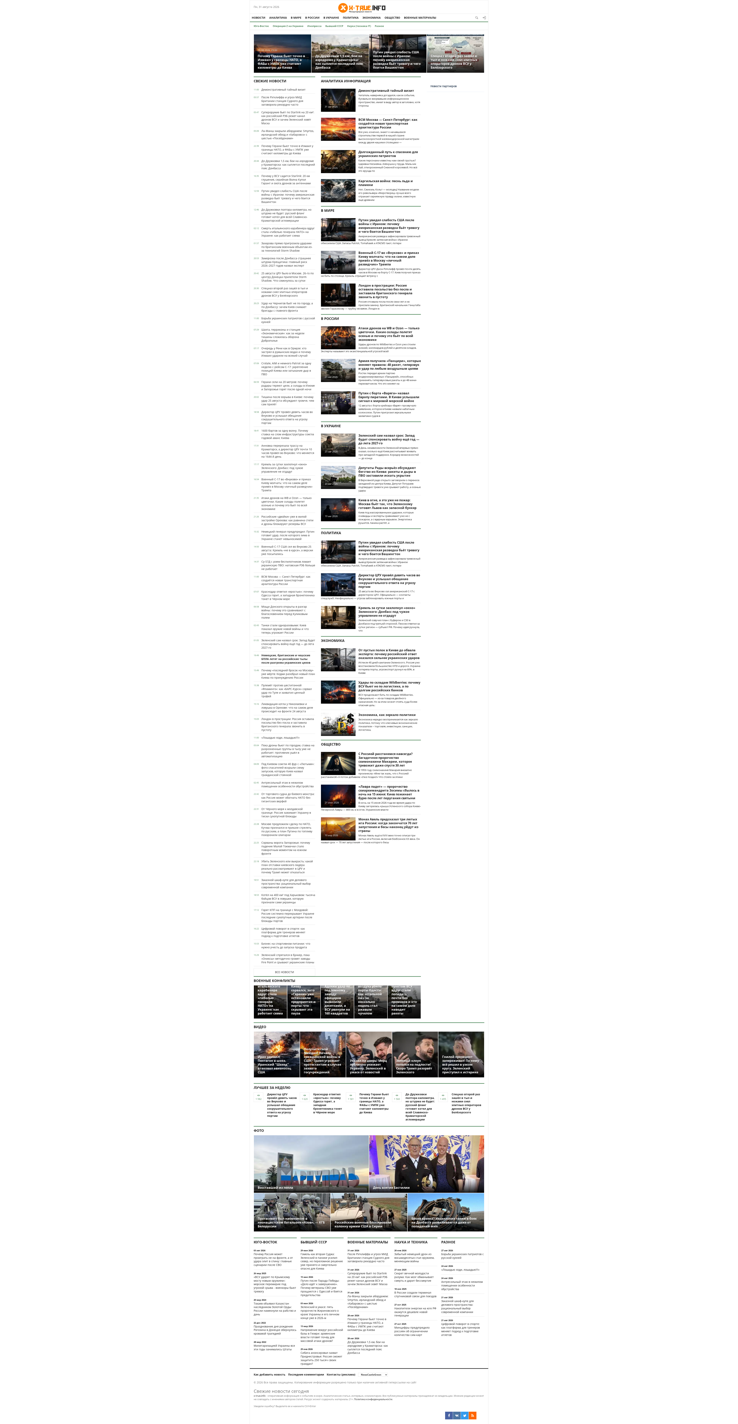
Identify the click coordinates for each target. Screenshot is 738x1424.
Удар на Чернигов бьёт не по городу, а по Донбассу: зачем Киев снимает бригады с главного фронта (287, 306)
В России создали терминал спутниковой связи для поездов (415, 1294)
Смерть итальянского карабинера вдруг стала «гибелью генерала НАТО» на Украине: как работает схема (288, 231)
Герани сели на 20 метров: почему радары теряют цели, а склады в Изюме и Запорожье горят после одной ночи (288, 385)
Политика (351, 17)
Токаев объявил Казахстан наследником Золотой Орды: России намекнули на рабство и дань (275, 1309)
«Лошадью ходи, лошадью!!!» (280, 737)
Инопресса (314, 26)
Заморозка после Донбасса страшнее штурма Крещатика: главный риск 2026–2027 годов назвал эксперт (286, 261)
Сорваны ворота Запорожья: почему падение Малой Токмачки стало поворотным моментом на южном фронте (285, 848)
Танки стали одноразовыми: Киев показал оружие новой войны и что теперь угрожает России (285, 628)
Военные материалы (420, 17)
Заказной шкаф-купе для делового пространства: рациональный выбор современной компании (286, 883)
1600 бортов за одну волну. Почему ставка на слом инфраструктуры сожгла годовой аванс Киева (287, 434)
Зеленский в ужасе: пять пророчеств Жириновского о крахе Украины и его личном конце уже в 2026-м (320, 1312)
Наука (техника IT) (359, 26)
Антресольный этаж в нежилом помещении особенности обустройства (287, 784)
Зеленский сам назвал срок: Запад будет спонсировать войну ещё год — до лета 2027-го (288, 643)
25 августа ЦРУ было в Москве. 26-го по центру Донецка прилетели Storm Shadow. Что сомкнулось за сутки (287, 276)
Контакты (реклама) (341, 1374)
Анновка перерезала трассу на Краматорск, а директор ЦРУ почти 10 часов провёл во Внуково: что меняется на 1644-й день (287, 451)
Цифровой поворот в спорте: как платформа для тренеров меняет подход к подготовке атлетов (283, 932)
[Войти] (484, 18)
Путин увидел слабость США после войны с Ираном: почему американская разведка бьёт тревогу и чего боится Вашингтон (287, 196)
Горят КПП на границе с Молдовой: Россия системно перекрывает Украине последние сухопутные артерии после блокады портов (287, 915)
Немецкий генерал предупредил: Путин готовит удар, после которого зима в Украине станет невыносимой (287, 535)
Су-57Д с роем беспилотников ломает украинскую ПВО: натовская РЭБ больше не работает (288, 565)
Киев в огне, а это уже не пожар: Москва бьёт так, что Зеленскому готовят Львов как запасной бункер (387, 504)
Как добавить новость (269, 1374)
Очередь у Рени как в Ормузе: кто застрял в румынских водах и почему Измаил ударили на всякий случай (286, 351)
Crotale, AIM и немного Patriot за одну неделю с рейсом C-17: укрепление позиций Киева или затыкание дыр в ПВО (286, 368)
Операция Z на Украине (288, 26)
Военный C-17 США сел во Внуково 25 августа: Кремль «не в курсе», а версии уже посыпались (287, 550)
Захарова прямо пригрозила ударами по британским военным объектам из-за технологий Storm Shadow (286, 246)
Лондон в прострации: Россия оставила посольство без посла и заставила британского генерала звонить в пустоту (287, 724)
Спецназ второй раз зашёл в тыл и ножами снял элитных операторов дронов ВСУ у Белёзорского (284, 291)
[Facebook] (449, 1415)
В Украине (331, 17)
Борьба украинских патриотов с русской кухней (288, 320)
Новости (258, 17)
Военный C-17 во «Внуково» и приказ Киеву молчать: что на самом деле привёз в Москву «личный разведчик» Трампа (286, 484)
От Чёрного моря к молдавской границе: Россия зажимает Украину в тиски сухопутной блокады (286, 812)
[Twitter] (465, 1415)
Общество (392, 17)
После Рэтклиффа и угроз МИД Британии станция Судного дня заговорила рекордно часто (282, 100)
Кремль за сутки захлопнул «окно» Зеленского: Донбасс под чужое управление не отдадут (284, 467)
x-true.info (260, 1395)
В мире (296, 17)
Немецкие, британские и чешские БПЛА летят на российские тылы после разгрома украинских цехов (285, 658)
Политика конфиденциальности (373, 1399)
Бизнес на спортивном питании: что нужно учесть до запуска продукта (285, 945)
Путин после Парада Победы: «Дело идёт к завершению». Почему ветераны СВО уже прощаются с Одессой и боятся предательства (321, 1288)
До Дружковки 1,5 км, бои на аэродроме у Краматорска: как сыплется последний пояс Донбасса (288, 164)
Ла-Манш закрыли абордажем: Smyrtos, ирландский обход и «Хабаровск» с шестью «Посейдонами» (287, 134)
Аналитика (278, 17)
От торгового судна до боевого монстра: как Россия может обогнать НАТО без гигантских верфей (288, 797)
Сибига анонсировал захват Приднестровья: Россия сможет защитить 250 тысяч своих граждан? (321, 1358)
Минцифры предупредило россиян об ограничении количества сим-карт (412, 1331)
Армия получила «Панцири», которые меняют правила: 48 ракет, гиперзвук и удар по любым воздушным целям (389, 365)
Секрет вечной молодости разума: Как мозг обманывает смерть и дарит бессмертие (414, 1276)
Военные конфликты (274, 980)
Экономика (371, 17)
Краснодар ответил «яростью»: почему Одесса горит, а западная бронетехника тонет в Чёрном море (288, 595)
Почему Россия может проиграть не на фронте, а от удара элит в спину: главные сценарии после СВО (273, 1259)
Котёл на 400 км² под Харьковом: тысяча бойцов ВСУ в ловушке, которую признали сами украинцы (288, 898)
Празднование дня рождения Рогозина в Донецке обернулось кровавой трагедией (275, 1330)
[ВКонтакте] (457, 1415)
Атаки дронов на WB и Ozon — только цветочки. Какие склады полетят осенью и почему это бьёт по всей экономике (286, 503)
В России (312, 17)
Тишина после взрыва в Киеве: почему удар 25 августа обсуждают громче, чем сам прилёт (287, 400)
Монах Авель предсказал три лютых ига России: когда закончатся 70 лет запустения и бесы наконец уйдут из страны (388, 825)
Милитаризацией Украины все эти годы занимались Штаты (274, 1347)
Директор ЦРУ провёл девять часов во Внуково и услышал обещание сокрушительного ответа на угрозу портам (287, 417)
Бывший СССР (334, 26)
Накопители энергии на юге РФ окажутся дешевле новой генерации (415, 1311)
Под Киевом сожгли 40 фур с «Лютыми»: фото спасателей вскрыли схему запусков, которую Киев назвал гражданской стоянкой (287, 769)
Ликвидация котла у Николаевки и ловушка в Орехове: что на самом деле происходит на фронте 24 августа (287, 707)
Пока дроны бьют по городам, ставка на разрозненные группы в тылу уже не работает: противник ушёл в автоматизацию (287, 750)
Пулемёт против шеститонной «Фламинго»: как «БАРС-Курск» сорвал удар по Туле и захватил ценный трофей (286, 690)
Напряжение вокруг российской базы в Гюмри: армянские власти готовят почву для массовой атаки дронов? (322, 1335)
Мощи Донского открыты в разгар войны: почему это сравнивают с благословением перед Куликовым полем (284, 612)
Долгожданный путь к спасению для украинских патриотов (388, 154)
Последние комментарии (306, 1374)
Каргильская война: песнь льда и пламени (385, 183)
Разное (379, 26)
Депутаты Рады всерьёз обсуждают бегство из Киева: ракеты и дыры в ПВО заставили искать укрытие (387, 472)
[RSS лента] (472, 1415)
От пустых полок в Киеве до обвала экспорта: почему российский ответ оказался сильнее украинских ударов (389, 654)
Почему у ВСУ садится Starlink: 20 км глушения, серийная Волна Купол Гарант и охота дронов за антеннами (286, 179)
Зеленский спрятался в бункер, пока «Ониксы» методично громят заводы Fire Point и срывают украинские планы (287, 958)
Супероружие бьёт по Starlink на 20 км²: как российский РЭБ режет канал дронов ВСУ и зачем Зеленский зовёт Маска (287, 117)
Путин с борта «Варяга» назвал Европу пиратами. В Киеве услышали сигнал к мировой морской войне (388, 397)
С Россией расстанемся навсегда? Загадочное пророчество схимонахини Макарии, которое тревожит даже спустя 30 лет (385, 759)
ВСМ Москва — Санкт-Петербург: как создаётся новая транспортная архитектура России (285, 580)
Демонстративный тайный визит (283, 89)
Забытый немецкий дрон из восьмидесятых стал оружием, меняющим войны (414, 1257)
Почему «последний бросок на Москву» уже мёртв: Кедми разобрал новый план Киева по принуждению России (288, 673)
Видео (260, 1026)
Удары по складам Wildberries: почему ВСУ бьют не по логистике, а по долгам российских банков (389, 686)
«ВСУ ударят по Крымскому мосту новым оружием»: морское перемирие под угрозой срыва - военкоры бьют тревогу (275, 1284)
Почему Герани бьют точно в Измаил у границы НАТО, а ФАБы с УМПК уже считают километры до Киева (287, 149)
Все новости (284, 972)
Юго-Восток (261, 26)
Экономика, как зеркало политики (387, 715)
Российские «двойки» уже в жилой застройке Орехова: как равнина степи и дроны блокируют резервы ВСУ (287, 520)
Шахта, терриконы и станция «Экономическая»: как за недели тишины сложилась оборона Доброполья (282, 335)
